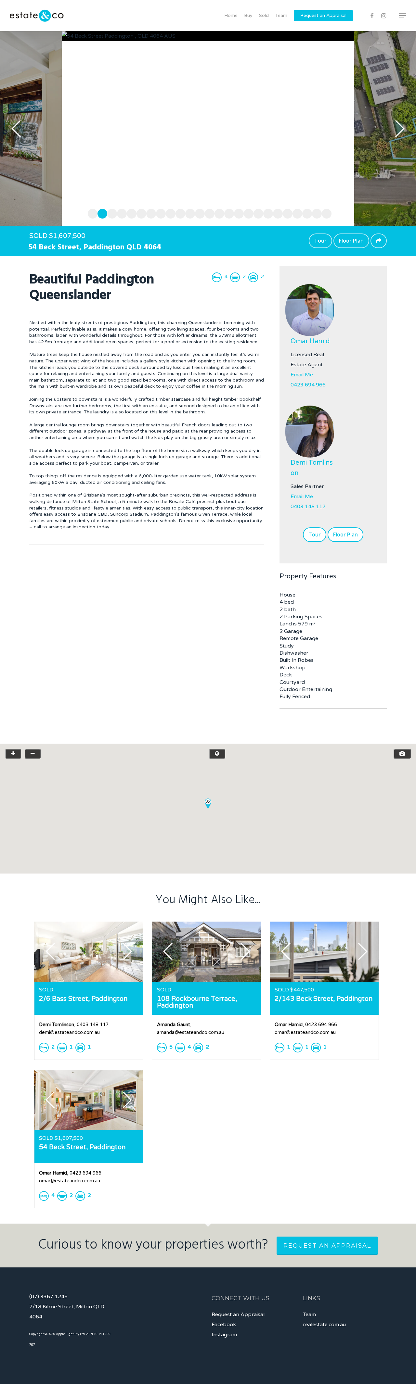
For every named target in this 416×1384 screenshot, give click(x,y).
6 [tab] (139, 212)
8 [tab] (159, 212)
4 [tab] (120, 212)
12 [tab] (198, 212)
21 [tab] (286, 212)
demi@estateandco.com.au (69, 1032)
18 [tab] (257, 212)
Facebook (224, 1324)
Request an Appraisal (323, 15)
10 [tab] (179, 212)
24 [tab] (315, 212)
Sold (264, 15)
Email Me (302, 374)
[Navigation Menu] (403, 15)
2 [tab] (101, 212)
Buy (248, 15)
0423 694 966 (308, 385)
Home (231, 15)
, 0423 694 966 (306, 1024)
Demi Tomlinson (312, 468)
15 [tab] (227, 212)
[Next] (400, 128)
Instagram (224, 1334)
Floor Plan (351, 240)
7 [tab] (149, 212)
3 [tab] (110, 212)
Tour (320, 240)
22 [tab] (295, 212)
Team (281, 15)
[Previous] (16, 128)
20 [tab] (276, 212)
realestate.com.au (324, 1324)
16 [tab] (237, 212)
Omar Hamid (310, 341)
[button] (208, 804)
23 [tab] (305, 212)
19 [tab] (266, 212)
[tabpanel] (208, 128)
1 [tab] (91, 212)
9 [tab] (169, 212)
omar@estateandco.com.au (305, 1032)
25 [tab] (325, 212)
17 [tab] (247, 212)
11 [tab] (188, 212)
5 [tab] (130, 212)
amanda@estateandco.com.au (190, 1032)
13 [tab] (208, 212)
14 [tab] (217, 212)
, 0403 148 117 (74, 1024)
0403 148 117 (308, 506)
